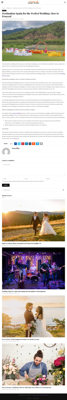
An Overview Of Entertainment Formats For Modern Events (20, 339)
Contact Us (29, 398)
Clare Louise (6, 245)
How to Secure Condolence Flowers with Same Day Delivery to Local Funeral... (27, 387)
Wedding (4, 10)
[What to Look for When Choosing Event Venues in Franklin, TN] (33, 220)
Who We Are (36, 398)
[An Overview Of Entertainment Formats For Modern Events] (33, 316)
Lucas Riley (5, 19)
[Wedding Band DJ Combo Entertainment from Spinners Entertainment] (33, 268)
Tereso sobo (6, 293)
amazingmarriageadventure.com (41, 395)
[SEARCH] (63, 190)
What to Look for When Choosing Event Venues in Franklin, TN (21, 243)
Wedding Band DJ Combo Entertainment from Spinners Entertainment (24, 291)
